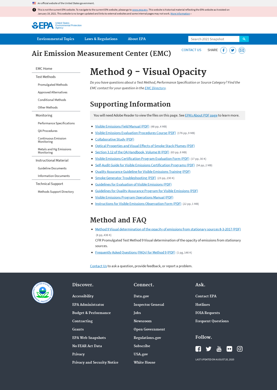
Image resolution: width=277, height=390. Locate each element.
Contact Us (191, 49)
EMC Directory (155, 88)
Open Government (149, 330)
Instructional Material (52, 160)
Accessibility (82, 296)
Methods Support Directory (56, 191)
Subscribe (142, 346)
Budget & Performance (91, 313)
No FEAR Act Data (87, 346)
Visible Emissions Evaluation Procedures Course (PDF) (135, 132)
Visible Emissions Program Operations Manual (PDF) (134, 197)
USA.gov (141, 354)
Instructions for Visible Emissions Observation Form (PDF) (138, 203)
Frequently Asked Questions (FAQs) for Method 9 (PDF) (135, 252)
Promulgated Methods (53, 85)
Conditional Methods (52, 100)
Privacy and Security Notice (95, 363)
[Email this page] (241, 50)
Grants (78, 330)
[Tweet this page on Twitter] (232, 50)
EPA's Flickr (229, 349)
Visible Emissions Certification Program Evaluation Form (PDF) (142, 158)
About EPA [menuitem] (137, 39)
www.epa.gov (140, 9)
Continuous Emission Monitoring (52, 140)
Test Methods (46, 76)
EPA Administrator (88, 305)
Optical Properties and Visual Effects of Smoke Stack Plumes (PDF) (145, 145)
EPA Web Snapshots (89, 338)
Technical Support (49, 183)
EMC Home (44, 68)
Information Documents (54, 176)
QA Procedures (47, 131)
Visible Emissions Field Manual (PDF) (122, 126)
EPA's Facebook (198, 349)
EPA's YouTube (219, 349)
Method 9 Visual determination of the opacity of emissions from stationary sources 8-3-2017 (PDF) (168, 229)
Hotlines (202, 305)
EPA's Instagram (240, 349)
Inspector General (149, 305)
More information (180, 13)
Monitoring (44, 115)
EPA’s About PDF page (201, 115)
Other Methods (48, 107)
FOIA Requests (207, 313)
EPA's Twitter (208, 349)
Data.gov (141, 296)
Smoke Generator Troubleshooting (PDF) (125, 177)
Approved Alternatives (52, 92)
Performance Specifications (56, 123)
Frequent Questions (212, 321)
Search (244, 39)
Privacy (78, 354)
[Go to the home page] (43, 25)
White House (144, 363)
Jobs (137, 313)
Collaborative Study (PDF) (114, 139)
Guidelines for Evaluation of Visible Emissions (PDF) (133, 184)
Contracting (82, 321)
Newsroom (143, 321)
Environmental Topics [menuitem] (55, 39)
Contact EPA (205, 296)
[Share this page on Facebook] (223, 50)
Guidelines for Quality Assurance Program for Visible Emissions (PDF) (146, 190)
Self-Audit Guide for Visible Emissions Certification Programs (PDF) (145, 165)
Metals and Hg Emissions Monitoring (54, 150)
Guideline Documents (52, 168)
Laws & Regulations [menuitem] (101, 39)
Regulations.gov (147, 338)
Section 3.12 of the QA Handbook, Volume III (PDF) (132, 152)
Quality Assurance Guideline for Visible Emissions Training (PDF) (142, 171)
